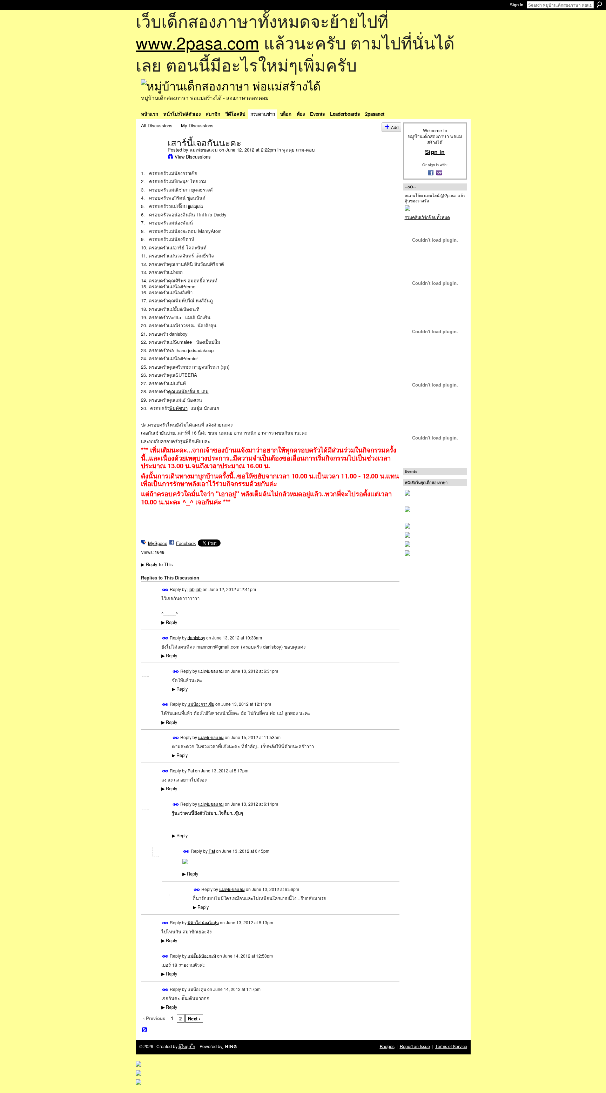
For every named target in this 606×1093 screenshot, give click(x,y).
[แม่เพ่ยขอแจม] (152, 157)
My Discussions (197, 125)
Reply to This (157, 564)
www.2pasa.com (197, 42)
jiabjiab (195, 589)
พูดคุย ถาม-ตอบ (298, 149)
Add (395, 127)
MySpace (157, 543)
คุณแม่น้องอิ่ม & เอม (188, 391)
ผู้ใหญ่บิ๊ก (187, 1046)
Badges (387, 1046)
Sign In (516, 4)
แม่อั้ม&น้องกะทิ (202, 955)
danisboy (196, 637)
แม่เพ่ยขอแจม (204, 149)
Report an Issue (415, 1046)
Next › (194, 1018)
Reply (169, 622)
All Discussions (157, 125)
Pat (191, 770)
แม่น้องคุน (197, 989)
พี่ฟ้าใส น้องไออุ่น (203, 922)
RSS (145, 1030)
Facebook (186, 543)
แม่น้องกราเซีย (201, 704)
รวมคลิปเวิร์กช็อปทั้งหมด (427, 217)
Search (599, 4)
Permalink (165, 589)
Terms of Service (451, 1046)
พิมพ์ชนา (178, 408)
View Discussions (193, 156)
